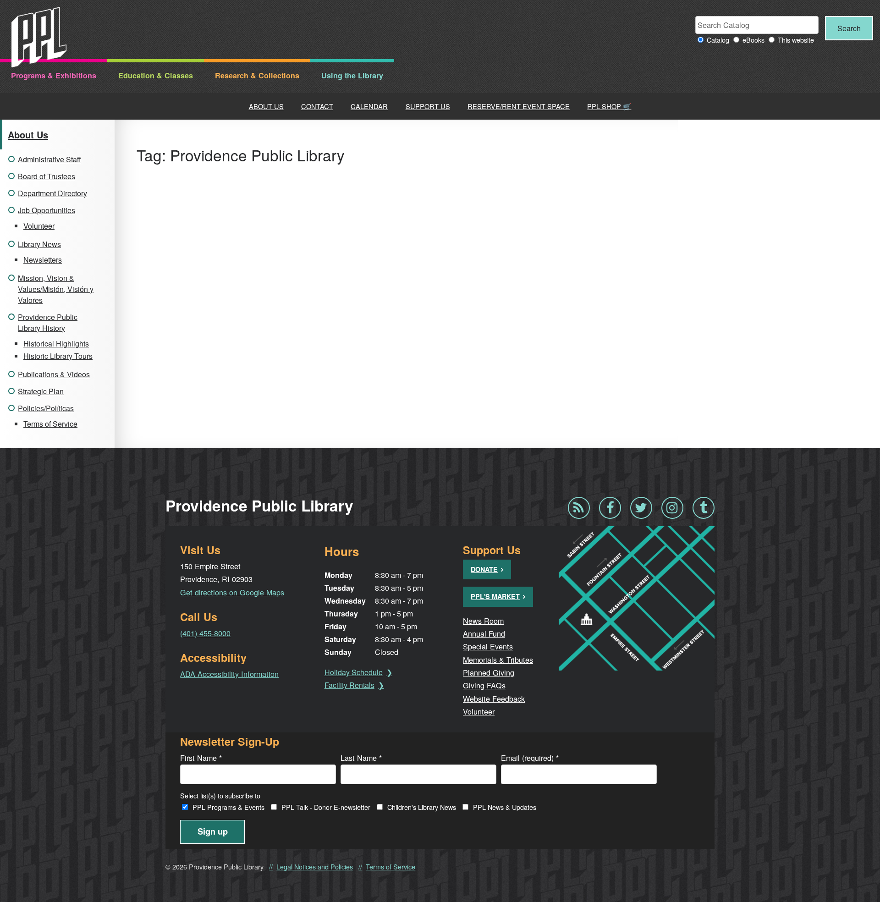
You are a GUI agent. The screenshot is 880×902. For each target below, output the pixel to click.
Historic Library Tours (58, 356)
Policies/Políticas (46, 408)
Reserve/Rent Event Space (519, 106)
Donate (484, 569)
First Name (201, 757)
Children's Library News (421, 807)
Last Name (361, 757)
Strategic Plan (41, 391)
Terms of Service (50, 423)
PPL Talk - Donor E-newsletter (325, 807)
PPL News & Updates (504, 807)
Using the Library (352, 75)
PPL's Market (495, 596)
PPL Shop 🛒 (609, 106)
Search (849, 27)
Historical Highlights (56, 343)
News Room (483, 620)
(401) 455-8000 (205, 632)
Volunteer (39, 225)
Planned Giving (488, 672)
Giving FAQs (484, 685)
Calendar (369, 106)
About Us (266, 106)
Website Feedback (494, 698)
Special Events (488, 646)
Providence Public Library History (47, 322)
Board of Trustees (46, 176)
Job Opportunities (46, 210)
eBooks (753, 39)
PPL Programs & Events (228, 807)
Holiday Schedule (353, 672)
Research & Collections (257, 75)
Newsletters (42, 259)
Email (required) (530, 757)
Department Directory (52, 193)
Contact (317, 106)
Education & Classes (155, 75)
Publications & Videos (54, 374)
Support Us (428, 106)
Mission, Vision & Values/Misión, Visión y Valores (56, 289)
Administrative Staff (49, 159)
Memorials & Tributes (498, 659)
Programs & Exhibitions (53, 75)
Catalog (718, 39)
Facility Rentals (349, 685)
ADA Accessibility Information (229, 673)
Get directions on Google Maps (232, 592)
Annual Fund (484, 633)
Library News (39, 244)
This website (796, 39)
